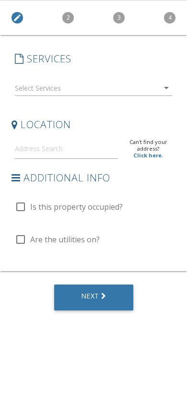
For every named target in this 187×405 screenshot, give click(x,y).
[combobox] (93, 90)
